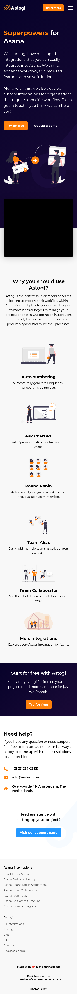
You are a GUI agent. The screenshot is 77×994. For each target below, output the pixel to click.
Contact (9, 945)
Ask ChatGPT (38, 436)
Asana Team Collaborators (21, 890)
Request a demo (45, 125)
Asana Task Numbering (19, 879)
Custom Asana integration (21, 906)
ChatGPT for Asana (16, 874)
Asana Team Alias (15, 895)
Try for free (53, 8)
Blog (7, 934)
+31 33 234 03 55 (25, 769)
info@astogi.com (26, 777)
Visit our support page (38, 833)
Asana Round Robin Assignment (25, 884)
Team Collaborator (39, 590)
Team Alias (38, 542)
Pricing (8, 929)
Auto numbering (38, 376)
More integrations (38, 638)
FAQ (7, 940)
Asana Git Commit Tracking (22, 901)
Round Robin (38, 486)
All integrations (14, 924)
